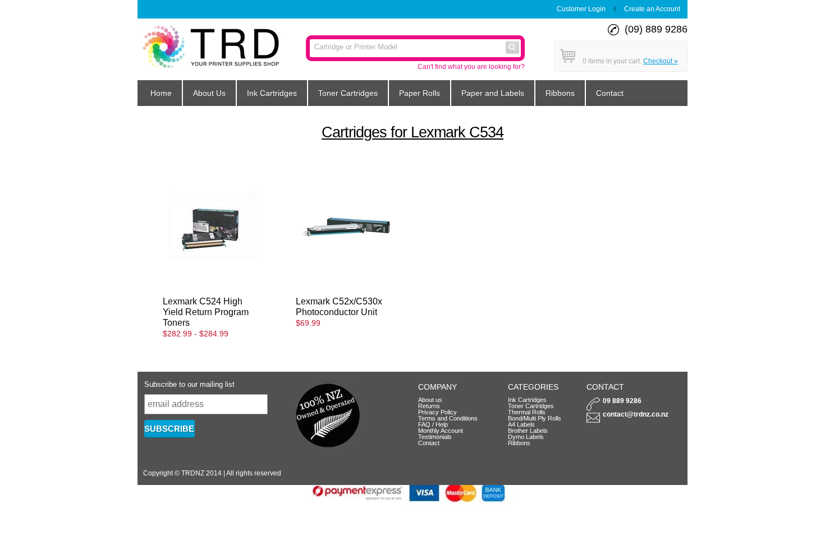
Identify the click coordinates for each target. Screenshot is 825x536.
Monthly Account (440, 430)
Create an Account (652, 9)
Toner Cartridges (348, 93)
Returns (429, 406)
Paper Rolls (419, 93)
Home (161, 93)
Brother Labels (528, 430)
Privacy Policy (437, 412)
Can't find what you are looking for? (471, 67)
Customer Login (581, 9)
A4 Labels (521, 424)
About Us (209, 93)
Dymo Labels (526, 436)
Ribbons (560, 93)
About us (430, 399)
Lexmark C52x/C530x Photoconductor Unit (339, 306)
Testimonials (435, 436)
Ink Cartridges (272, 93)
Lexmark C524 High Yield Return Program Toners (206, 311)
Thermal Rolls (527, 412)
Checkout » (660, 61)
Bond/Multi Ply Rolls (534, 418)
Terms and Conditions (448, 418)
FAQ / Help (433, 424)
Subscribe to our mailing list (189, 384)
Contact (610, 93)
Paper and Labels (492, 93)
